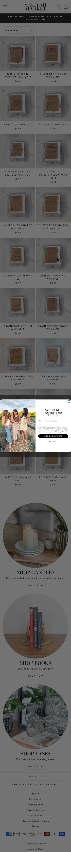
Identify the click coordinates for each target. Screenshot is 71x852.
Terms (66, 432)
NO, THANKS (53, 441)
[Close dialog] (69, 401)
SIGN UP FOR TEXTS (53, 436)
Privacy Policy (61, 432)
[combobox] (41, 421)
